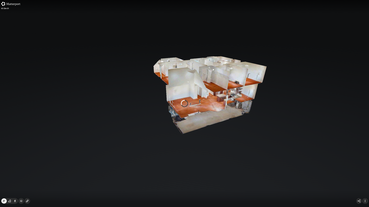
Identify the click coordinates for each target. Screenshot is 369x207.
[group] (9, 201)
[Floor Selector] (21, 201)
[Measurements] (27, 201)
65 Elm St (5, 8)
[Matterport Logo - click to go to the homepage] (11, 3)
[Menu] (365, 201)
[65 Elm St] (184, 103)
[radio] (4, 201)
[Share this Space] (359, 201)
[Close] (219, 25)
